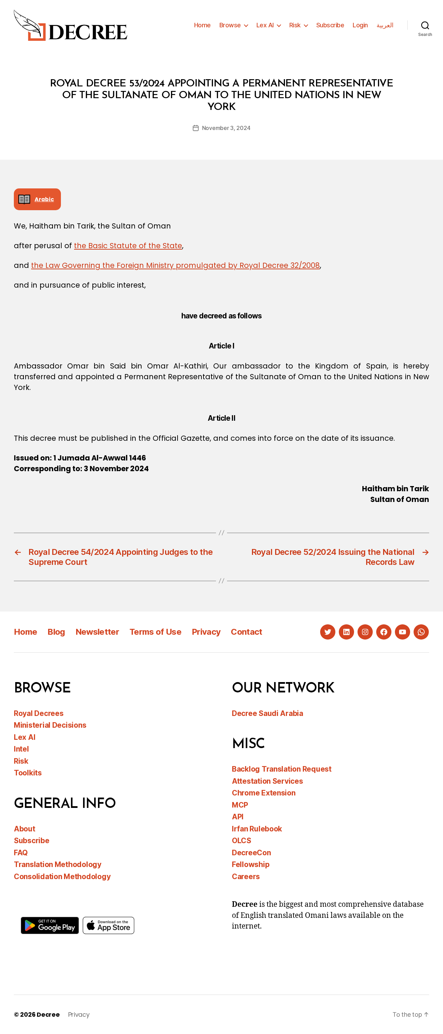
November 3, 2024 (226, 127)
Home (202, 25)
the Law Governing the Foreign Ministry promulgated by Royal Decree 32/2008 (175, 265)
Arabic (44, 199)
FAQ (21, 852)
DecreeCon (251, 852)
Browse (230, 25)
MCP (240, 805)
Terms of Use (155, 632)
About (24, 829)
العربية (385, 25)
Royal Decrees (39, 713)
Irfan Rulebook (257, 829)
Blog (56, 632)
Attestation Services (267, 781)
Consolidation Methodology (62, 876)
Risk (295, 25)
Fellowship (250, 864)
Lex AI (265, 25)
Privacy (206, 632)
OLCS (241, 840)
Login (360, 25)
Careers (246, 876)
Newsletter (97, 632)
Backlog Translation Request (282, 769)
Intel (21, 749)
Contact (246, 632)
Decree (48, 1014)
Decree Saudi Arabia (267, 713)
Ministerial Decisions (50, 725)
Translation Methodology (57, 864)
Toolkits (28, 772)
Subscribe (330, 25)
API (238, 816)
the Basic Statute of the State (128, 246)
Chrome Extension (264, 793)
